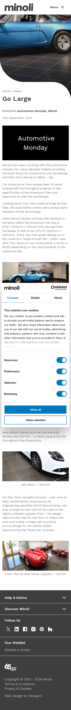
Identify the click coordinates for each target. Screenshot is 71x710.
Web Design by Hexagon (23, 696)
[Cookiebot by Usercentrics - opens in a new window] (51, 287)
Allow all (35, 409)
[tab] (37, 597)
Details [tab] (35, 297)
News (18, 91)
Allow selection (35, 419)
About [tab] (58, 297)
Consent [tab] (12, 297)
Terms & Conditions (20, 684)
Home (6, 91)
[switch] (61, 371)
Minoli (52, 111)
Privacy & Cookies (18, 688)
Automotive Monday (31, 111)
